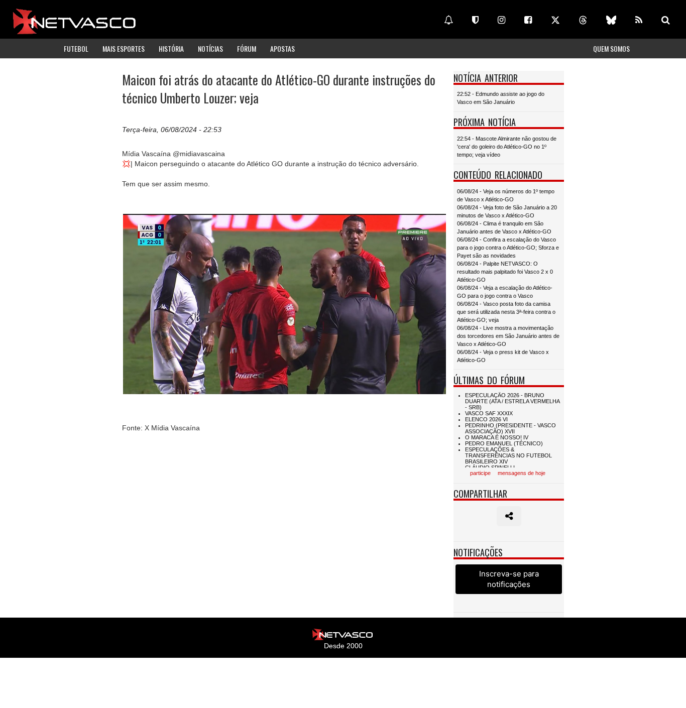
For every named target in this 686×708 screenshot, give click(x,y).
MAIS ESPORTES (123, 48)
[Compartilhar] (509, 516)
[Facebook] (528, 20)
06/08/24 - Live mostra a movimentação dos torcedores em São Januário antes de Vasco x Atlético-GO (508, 336)
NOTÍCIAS (210, 48)
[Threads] (583, 20)
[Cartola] (475, 20)
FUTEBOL (76, 48)
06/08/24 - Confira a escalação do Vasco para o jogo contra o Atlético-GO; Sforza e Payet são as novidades (508, 248)
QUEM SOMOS (611, 48)
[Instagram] (501, 20)
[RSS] (639, 20)
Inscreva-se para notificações (509, 579)
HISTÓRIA (171, 48)
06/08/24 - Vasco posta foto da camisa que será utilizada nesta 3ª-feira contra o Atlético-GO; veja (506, 312)
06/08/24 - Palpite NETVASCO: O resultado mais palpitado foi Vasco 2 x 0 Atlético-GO (505, 272)
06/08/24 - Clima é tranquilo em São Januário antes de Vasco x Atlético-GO (504, 227)
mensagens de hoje (521, 473)
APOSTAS (282, 48)
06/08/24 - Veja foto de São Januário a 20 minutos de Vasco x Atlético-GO (507, 211)
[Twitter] (555, 20)
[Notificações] (448, 20)
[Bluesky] (611, 20)
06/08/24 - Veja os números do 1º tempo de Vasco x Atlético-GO (505, 195)
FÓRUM (246, 48)
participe (480, 473)
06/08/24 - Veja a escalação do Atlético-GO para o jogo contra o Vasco (504, 292)
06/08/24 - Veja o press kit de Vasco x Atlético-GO (503, 356)
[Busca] (665, 20)
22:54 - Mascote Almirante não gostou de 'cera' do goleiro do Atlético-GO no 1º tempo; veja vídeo (506, 147)
